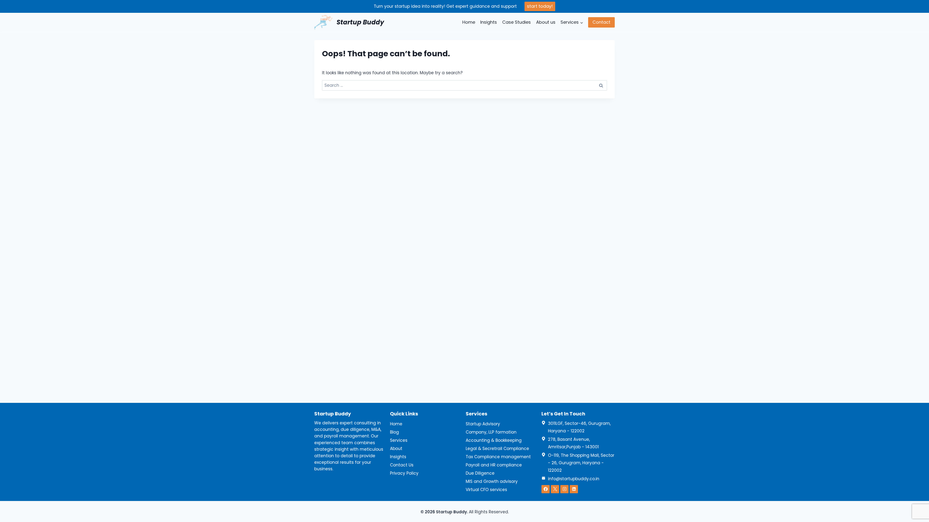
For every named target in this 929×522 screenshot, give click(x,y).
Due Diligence (480, 473)
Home (468, 22)
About (396, 448)
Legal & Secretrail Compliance (497, 448)
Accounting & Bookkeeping (494, 440)
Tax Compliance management (498, 457)
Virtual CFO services (486, 490)
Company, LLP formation (491, 432)
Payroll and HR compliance (494, 465)
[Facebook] (545, 489)
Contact (601, 22)
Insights (488, 22)
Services (398, 440)
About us (545, 22)
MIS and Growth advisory (492, 481)
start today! (540, 6)
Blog (394, 432)
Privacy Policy (404, 473)
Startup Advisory (483, 424)
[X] (555, 489)
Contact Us (401, 465)
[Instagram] (564, 489)
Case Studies (516, 22)
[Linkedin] (574, 489)
